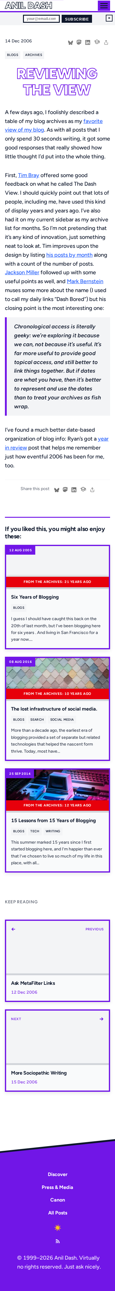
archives (33, 55)
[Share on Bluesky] (70, 42)
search (37, 720)
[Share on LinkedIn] (87, 42)
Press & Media (57, 1187)
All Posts (57, 1213)
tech (34, 831)
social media (62, 720)
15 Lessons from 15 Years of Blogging (53, 820)
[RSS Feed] (57, 1241)
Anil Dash (28, 5)
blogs (12, 55)
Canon (57, 1200)
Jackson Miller (22, 272)
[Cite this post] (97, 41)
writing (53, 831)
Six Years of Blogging (35, 597)
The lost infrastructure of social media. (54, 709)
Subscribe (77, 19)
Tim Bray (28, 175)
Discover (57, 1174)
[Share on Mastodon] (79, 42)
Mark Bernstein (85, 281)
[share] (106, 42)
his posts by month (69, 254)
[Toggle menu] (104, 6)
